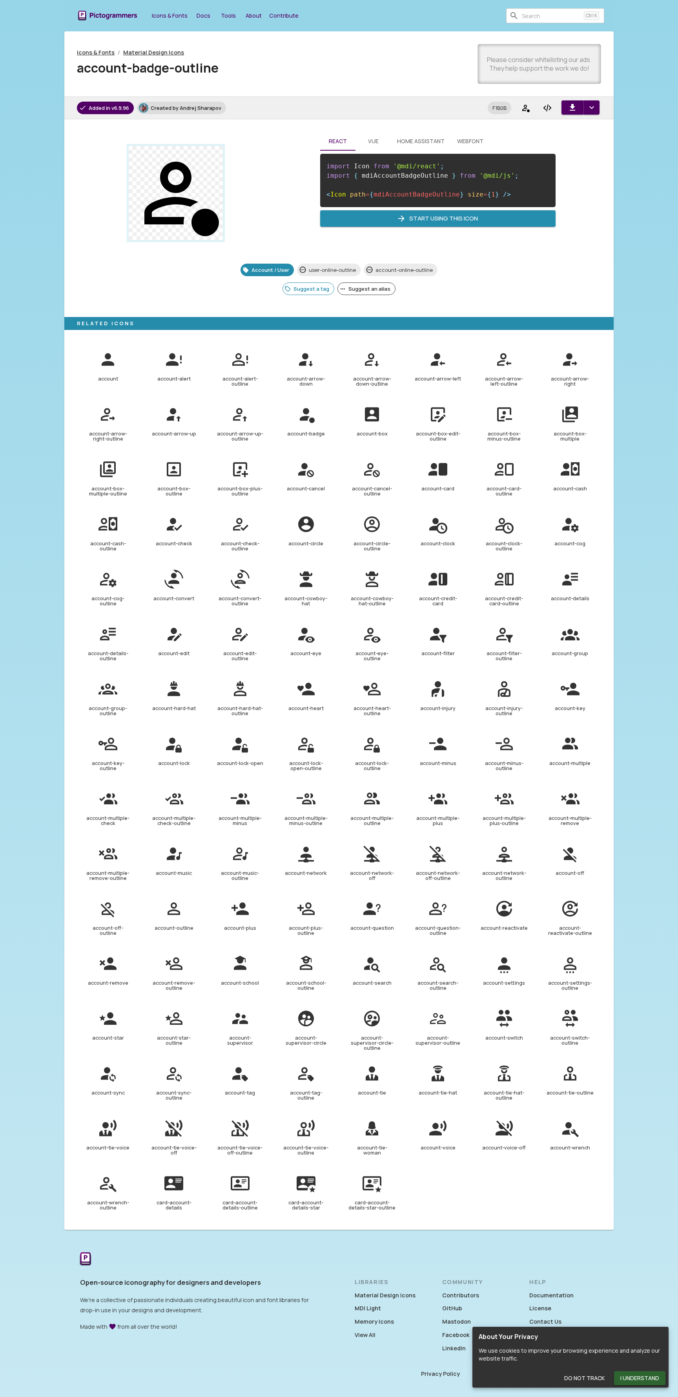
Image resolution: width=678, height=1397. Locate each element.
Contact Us (545, 1321)
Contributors (460, 1295)
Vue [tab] (373, 141)
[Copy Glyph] (525, 108)
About (254, 15)
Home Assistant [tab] (421, 141)
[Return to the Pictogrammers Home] (85, 1259)
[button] (499, 108)
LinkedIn (454, 1348)
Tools (228, 15)
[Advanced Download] (591, 107)
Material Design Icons (153, 52)
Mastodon (456, 1321)
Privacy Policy (440, 1373)
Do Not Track (584, 1378)
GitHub (452, 1308)
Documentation (551, 1295)
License (540, 1308)
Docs (203, 15)
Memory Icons (374, 1321)
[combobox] (551, 16)
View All (365, 1335)
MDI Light (368, 1308)
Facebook (456, 1335)
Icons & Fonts (170, 15)
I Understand (639, 1378)
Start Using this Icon (443, 218)
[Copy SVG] (547, 108)
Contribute (284, 15)
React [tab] (338, 141)
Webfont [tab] (470, 141)
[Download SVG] (572, 107)
